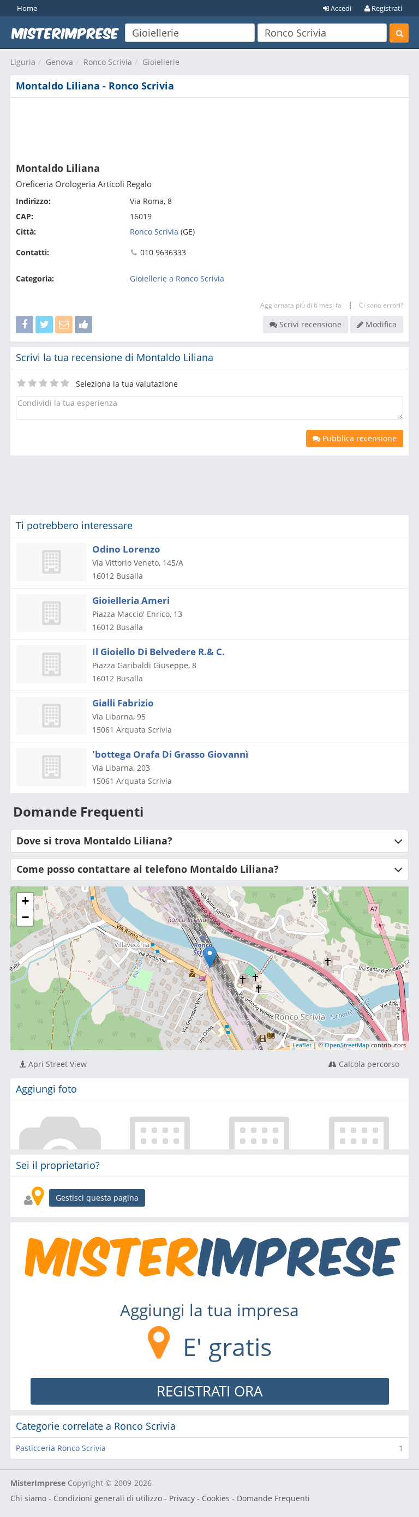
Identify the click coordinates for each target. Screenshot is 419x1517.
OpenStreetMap (347, 1045)
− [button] (25, 917)
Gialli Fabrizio (123, 703)
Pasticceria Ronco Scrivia (61, 1448)
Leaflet (302, 1045)
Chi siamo (28, 1498)
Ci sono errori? (381, 305)
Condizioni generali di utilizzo (107, 1498)
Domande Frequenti (273, 1498)
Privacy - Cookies (199, 1498)
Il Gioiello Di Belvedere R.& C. (158, 651)
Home (27, 8)
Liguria (22, 62)
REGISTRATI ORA (209, 1391)
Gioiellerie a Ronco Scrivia (177, 278)
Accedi (340, 8)
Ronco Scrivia (107, 62)
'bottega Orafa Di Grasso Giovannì (170, 754)
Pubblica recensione (358, 438)
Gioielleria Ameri (131, 600)
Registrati (386, 8)
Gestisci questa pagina (97, 1197)
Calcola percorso (368, 1064)
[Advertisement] (209, 127)
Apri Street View (56, 1064)
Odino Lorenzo (126, 549)
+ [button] (25, 901)
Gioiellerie (160, 62)
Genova (59, 62)
